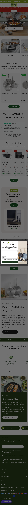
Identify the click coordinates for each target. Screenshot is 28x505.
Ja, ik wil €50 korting (10, 262)
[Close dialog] (26, 241)
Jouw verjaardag (4, 256)
